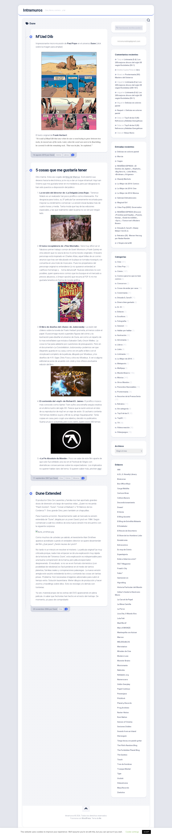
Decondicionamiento (126, 503)
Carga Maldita (123, 489)
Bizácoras (121, 479)
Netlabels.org (123, 675)
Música (76, 478)
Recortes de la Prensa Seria (129, 396)
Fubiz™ (120, 573)
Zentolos (121, 792)
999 (118, 470)
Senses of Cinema (124, 722)
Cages (120, 161)
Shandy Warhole (124, 179)
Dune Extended (48, 493)
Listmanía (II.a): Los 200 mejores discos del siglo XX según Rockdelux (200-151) (128, 85)
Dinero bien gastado (125, 302)
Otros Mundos (123, 382)
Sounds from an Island (126, 731)
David (52, 155)
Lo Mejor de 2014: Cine (126, 188)
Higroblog (121, 583)
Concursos (122, 283)
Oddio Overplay (123, 684)
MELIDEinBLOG (123, 642)
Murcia (120, 156)
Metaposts (121, 364)
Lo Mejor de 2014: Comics (128, 184)
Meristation (122, 647)
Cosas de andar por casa (127, 288)
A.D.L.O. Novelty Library (127, 474)
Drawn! (120, 507)
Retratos (121, 404)
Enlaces (120, 312)
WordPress (86, 818)
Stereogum (122, 736)
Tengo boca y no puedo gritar (129, 741)
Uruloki (120, 778)
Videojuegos (122, 432)
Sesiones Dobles (124, 727)
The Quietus (122, 755)
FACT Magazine (123, 564)
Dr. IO (119, 307)
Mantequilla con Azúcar (127, 632)
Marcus (120, 637)
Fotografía (121, 321)
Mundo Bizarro (123, 373)
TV (118, 423)
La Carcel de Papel (125, 600)
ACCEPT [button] (146, 832)
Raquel (120, 110)
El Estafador (122, 526)
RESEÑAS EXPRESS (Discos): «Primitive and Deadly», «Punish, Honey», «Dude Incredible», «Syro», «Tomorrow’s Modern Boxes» (128, 217)
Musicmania (122, 665)
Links (119, 349)
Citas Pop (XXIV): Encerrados (129, 207)
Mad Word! (121, 623)
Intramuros (32, 10)
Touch (120, 760)
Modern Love (122, 656)
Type (119, 774)
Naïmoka (121, 670)
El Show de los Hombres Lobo (129, 536)
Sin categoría (122, 409)
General (120, 326)
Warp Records (123, 788)
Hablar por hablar (124, 331)
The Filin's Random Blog (127, 745)
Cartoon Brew (123, 493)
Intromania (121, 340)
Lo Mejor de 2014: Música (128, 193)
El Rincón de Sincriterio (127, 531)
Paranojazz (122, 694)
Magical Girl (122, 203)
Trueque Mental (124, 769)
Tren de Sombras (124, 764)
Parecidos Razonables (126, 387)
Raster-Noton (123, 713)
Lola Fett (121, 618)
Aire (138, 70)
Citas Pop (121, 267)
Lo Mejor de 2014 (124, 359)
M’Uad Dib (44, 36)
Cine (61, 478)
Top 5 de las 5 (123, 413)
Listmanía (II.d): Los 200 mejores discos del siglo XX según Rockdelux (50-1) (128, 62)
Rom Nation (122, 717)
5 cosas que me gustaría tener (61, 170)
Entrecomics (122, 545)
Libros (66, 155)
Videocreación (123, 428)
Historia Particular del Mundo (129, 587)
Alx (100, 818)
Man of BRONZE (123, 628)
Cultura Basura (123, 498)
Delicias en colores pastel (128, 152)
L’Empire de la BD (124, 243)
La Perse (121, 609)
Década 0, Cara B (124, 298)
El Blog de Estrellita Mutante (129, 521)
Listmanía (121, 354)
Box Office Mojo (123, 484)
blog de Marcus (73, 177)
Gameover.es (122, 578)
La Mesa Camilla (124, 604)
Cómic (58, 155)
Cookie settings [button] (132, 832)
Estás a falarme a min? (126, 559)
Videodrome (122, 783)
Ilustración (121, 335)
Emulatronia (122, 540)
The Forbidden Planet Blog (128, 750)
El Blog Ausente (123, 517)
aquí (99, 468)
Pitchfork (121, 698)
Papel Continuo (123, 689)
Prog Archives (123, 708)
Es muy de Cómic (124, 550)
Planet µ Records (124, 703)
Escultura (121, 316)
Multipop (121, 368)
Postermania (122, 392)
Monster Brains (123, 661)
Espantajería (122, 554)
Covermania (122, 293)
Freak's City (122, 568)
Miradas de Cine (124, 651)
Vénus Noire (129, 133)
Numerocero (122, 680)
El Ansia (120, 512)
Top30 (120, 418)
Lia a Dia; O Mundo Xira (126, 614)
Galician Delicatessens (126, 198)
